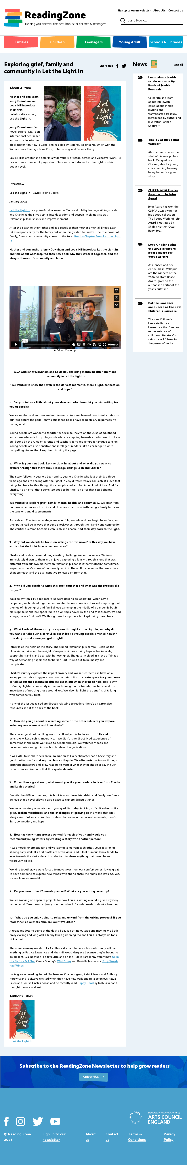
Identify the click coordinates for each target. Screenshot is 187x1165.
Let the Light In (19, 210)
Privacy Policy (169, 1137)
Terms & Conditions (137, 1137)
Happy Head (85, 983)
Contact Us (175, 10)
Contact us (112, 1137)
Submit (122, 20)
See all (178, 64)
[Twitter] (124, 66)
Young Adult (130, 42)
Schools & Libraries (166, 42)
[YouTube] (55, 1121)
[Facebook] (117, 66)
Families (21, 42)
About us (91, 1137)
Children (57, 42)
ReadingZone (65, 18)
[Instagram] (20, 1121)
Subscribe (91, 1077)
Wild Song (64, 961)
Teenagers (93, 42)
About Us (159, 10)
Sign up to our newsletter (134, 10)
